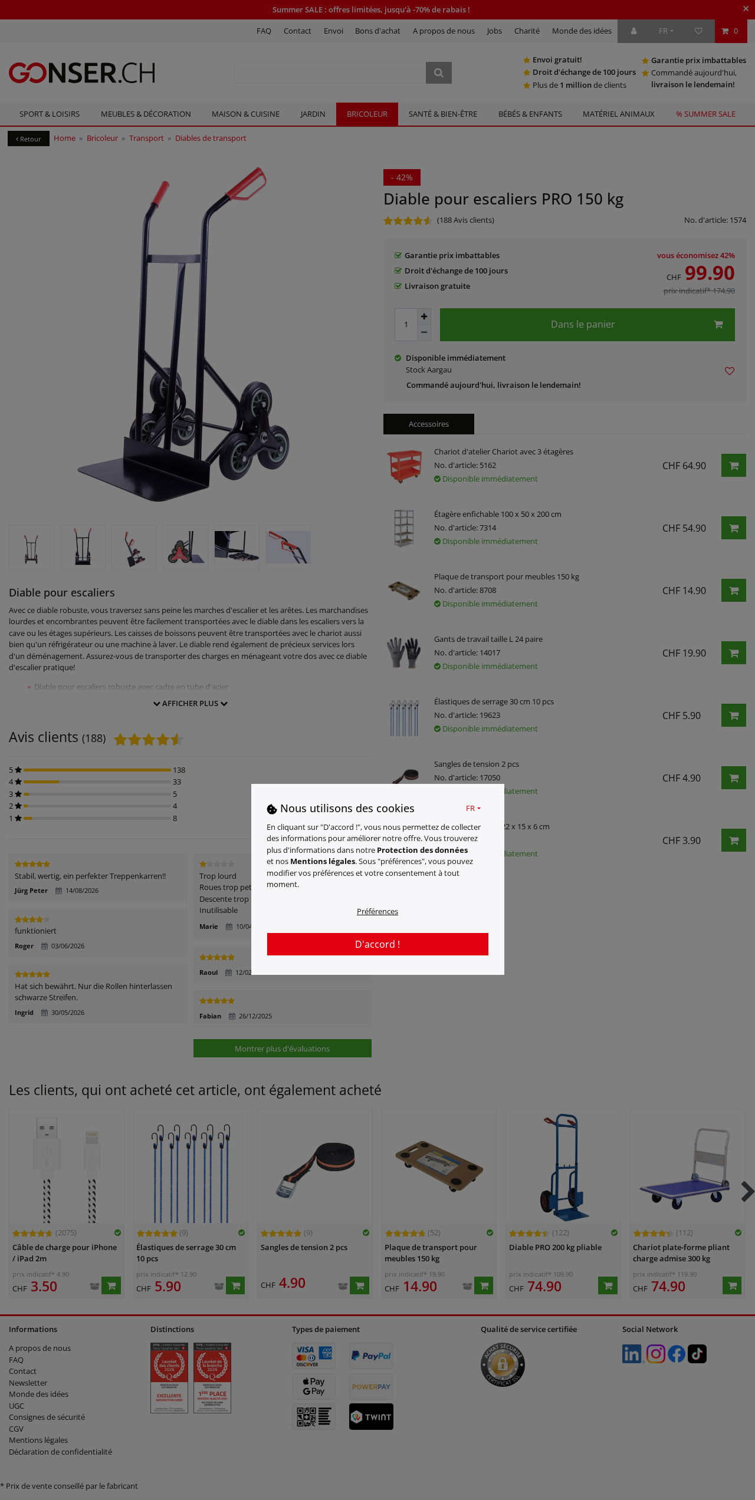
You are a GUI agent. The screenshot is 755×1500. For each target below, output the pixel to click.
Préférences (377, 911)
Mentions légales (322, 861)
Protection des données (422, 850)
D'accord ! (377, 944)
